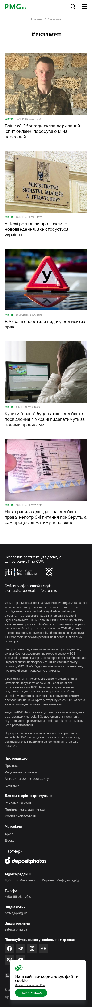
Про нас (11, 766)
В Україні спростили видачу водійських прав (45, 324)
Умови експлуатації (20, 816)
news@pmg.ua (16, 913)
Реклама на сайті (18, 803)
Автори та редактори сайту (27, 779)
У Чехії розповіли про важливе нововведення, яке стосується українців (36, 229)
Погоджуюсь (31, 992)
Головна (36, 19)
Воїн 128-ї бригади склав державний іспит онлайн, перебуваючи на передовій (42, 131)
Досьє (10, 840)
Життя (9, 119)
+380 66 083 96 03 (19, 897)
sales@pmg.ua (16, 929)
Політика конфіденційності (25, 810)
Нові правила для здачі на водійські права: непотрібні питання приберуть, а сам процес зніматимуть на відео (46, 517)
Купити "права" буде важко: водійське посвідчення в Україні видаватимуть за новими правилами (45, 419)
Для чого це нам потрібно (30, 985)
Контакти (12, 785)
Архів (9, 834)
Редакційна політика (21, 772)
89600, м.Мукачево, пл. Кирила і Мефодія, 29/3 (42, 880)
